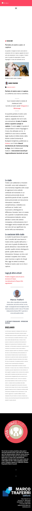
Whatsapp (17, 108)
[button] (16, 8)
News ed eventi (11, 87)
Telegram (24, 106)
